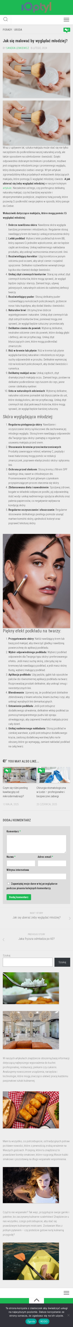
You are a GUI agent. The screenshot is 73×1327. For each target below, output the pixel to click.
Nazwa (11, 856)
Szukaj (6, 955)
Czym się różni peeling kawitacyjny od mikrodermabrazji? (15, 792)
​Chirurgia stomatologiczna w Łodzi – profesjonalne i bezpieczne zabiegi (51, 792)
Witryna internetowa (18, 869)
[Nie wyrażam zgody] (68, 1315)
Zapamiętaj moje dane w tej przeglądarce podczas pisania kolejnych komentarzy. (32, 886)
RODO (44, 1321)
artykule (7, 188)
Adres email (45, 856)
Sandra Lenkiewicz (17, 48)
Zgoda (31, 1321)
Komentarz (14, 831)
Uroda (18, 29)
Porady (7, 29)
